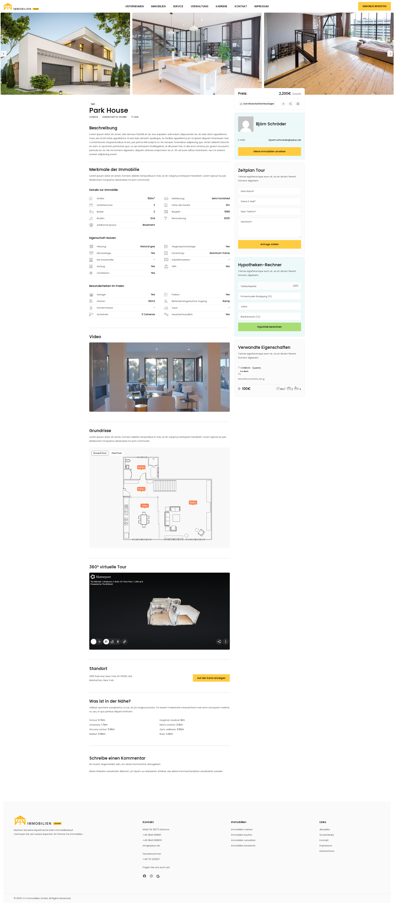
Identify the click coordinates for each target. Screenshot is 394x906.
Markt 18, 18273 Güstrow (156, 829)
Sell (93, 104)
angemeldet (108, 764)
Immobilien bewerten (243, 845)
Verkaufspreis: (249, 286)
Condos (93, 116)
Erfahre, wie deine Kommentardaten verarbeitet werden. (190, 771)
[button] (4, 54)
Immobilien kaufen (241, 834)
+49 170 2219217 (151, 859)
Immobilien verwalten (243, 840)
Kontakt (324, 840)
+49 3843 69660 (152, 834)
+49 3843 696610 (152, 840)
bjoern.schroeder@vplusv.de (285, 140)
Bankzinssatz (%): (251, 316)
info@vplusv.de (151, 845)
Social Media (327, 834)
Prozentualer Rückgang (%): (256, 296)
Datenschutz (327, 851)
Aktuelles (325, 829)
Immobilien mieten (242, 829)
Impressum (326, 845)
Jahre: (244, 306)
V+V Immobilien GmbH (260, 358)
